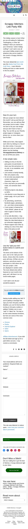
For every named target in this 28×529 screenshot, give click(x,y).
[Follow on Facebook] (8, 450)
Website (5, 387)
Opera (7, 331)
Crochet (7, 522)
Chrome (7, 322)
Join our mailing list (9, 461)
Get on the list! (14, 470)
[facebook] (3, 1)
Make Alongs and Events (16, 483)
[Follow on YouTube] (19, 450)
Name (5, 369)
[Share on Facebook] (11, 33)
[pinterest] (5, 1)
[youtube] (10, 1)
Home (5, 483)
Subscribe (20, 521)
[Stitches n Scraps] (14, 6)
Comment (6, 396)
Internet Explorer (10, 326)
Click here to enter (14, 293)
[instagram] (7, 1)
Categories (6, 497)
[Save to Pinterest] (17, 33)
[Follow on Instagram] (15, 450)
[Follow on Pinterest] (12, 450)
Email (5, 378)
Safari (6, 329)
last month (20, 62)
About (14, 524)
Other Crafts (21, 522)
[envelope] (12, 1)
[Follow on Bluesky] (4, 450)
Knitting (14, 522)
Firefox (7, 324)
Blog (14, 521)
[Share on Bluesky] (5, 33)
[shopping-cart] (15, 1)
